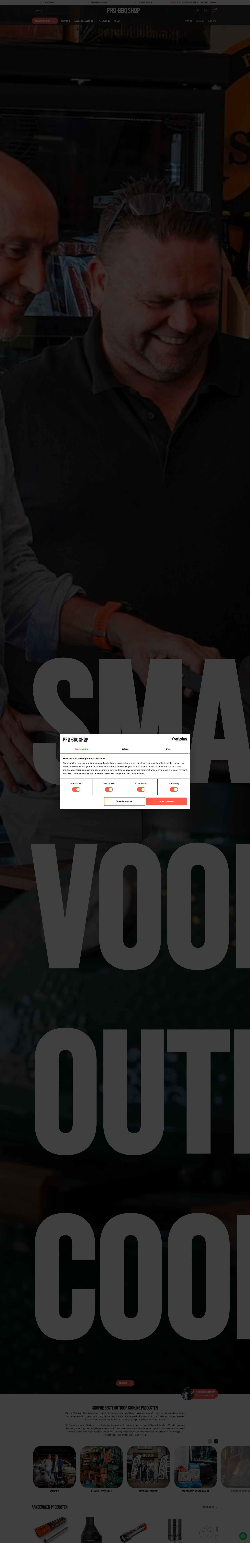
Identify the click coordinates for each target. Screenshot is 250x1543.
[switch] (109, 789)
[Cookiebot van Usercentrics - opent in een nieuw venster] (174, 739)
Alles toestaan (166, 801)
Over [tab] (168, 749)
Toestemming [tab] (81, 749)
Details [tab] (125, 749)
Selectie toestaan (124, 801)
